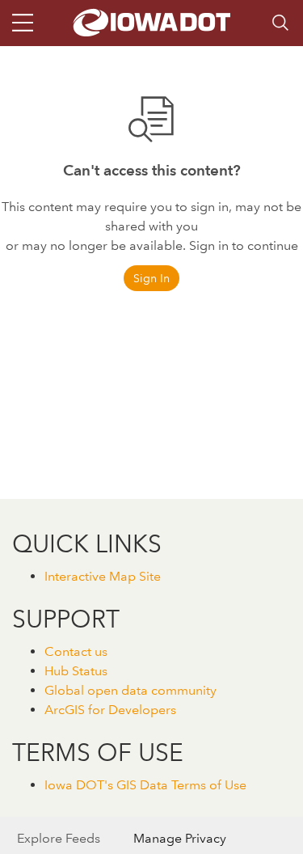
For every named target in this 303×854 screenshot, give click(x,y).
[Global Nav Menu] (22, 22)
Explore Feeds (58, 838)
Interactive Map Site (102, 576)
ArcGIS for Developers (110, 709)
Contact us (75, 651)
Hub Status (75, 671)
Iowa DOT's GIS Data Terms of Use (145, 785)
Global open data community (130, 690)
